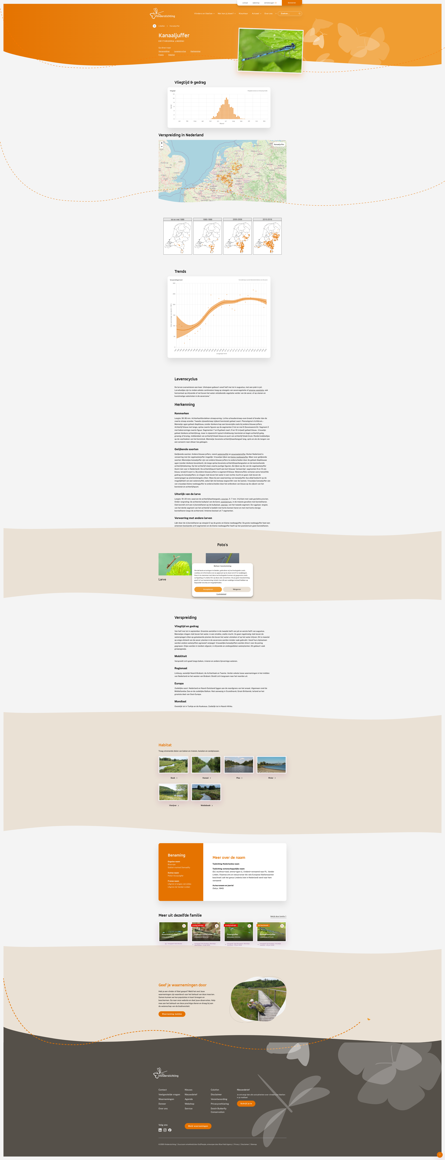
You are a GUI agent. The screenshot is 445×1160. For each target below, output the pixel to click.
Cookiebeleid (221, 594)
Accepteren (208, 589)
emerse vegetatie (256, 390)
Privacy (236, 1144)
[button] (161, 143)
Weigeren (237, 589)
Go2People (202, 1144)
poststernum (226, 502)
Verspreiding (164, 51)
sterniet (224, 505)
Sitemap (254, 1144)
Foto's (161, 55)
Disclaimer (245, 1144)
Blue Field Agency (225, 1144)
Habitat (171, 55)
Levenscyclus (180, 51)
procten (224, 499)
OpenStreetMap (278, 140)
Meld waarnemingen (198, 1126)
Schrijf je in (246, 1103)
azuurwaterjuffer (238, 454)
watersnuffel (222, 454)
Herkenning (195, 51)
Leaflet (272, 140)
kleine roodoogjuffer (239, 457)
